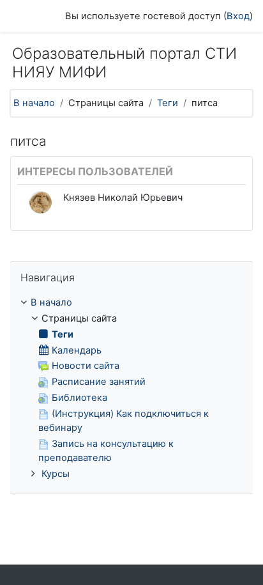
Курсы (55, 474)
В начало (34, 103)
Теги (167, 103)
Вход (238, 16)
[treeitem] (131, 388)
